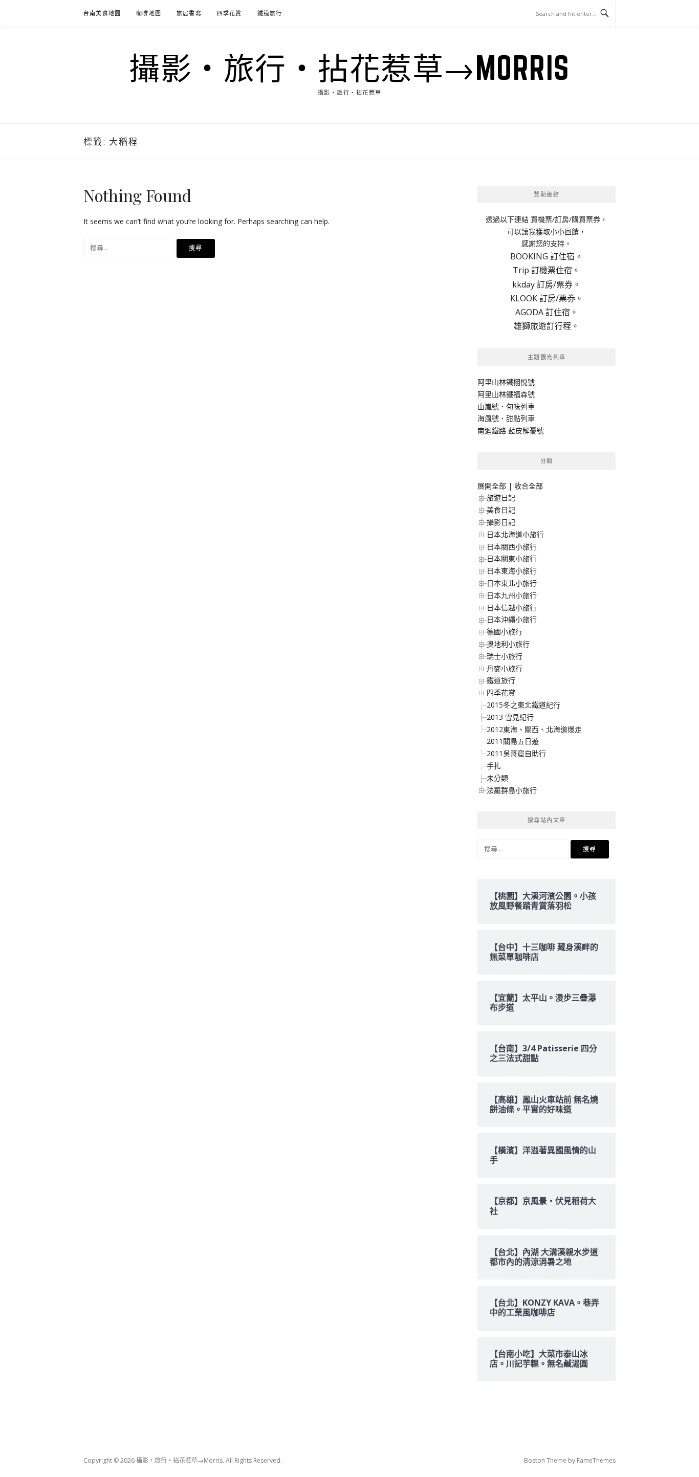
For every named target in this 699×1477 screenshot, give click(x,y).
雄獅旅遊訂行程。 (546, 326)
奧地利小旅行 (508, 644)
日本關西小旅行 (512, 547)
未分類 (497, 778)
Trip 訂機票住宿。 (546, 270)
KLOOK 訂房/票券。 (546, 298)
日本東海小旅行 (512, 571)
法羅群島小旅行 (512, 790)
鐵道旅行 (269, 13)
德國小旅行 (504, 631)
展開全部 (491, 486)
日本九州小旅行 (512, 595)
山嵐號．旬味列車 (506, 406)
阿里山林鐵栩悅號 (506, 382)
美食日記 (501, 510)
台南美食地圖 (102, 13)
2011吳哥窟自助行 (516, 753)
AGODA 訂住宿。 (546, 312)
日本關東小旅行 (512, 558)
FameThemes (596, 1460)
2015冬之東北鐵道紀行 (523, 705)
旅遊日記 (501, 497)
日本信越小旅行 (512, 607)
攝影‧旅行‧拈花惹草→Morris (349, 67)
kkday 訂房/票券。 (546, 284)
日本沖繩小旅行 (512, 619)
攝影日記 (501, 522)
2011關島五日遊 (513, 741)
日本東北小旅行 (512, 583)
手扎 (494, 765)
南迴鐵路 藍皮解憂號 (510, 430)
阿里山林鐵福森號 (506, 394)
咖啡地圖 (148, 13)
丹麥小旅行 (504, 668)
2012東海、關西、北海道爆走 (534, 729)
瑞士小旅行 (504, 656)
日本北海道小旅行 (515, 534)
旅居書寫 (189, 13)
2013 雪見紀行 (510, 717)
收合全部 (528, 486)
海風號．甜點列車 (506, 418)
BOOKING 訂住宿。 (546, 256)
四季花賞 (229, 13)
